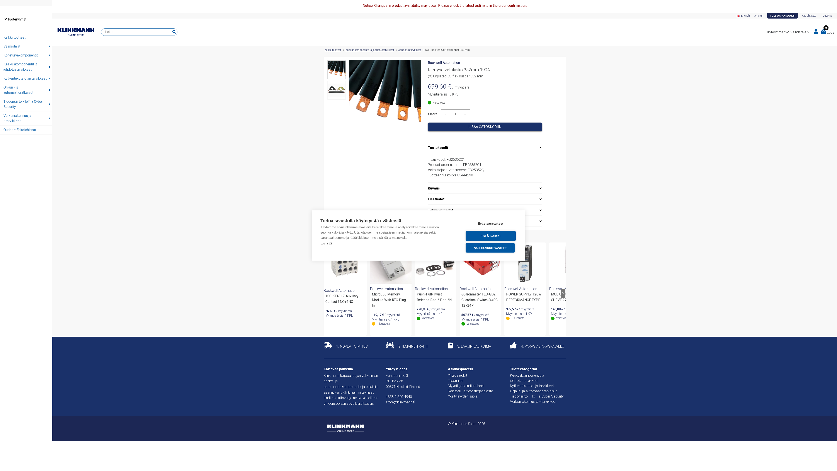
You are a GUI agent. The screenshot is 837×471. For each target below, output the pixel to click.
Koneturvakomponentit (20, 55)
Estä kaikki (490, 236)
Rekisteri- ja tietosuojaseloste (470, 391)
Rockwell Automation (444, 63)
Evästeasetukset (490, 223)
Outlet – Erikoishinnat (19, 130)
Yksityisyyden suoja (463, 396)
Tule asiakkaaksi (782, 15)
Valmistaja (798, 32)
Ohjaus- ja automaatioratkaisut (18, 90)
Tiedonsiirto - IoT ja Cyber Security (23, 104)
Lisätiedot (436, 199)
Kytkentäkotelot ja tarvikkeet (25, 78)
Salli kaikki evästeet (490, 247)
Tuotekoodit (438, 148)
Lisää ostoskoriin (484, 127)
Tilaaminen (456, 381)
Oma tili (758, 15)
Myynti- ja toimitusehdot (466, 386)
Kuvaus (434, 188)
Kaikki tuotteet (14, 37)
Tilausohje (826, 15)
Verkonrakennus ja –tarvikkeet (17, 118)
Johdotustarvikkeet (409, 49)
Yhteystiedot (457, 375)
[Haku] (174, 32)
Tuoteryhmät (16, 19)
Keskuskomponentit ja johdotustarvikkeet (20, 67)
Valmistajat (11, 46)
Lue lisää (326, 243)
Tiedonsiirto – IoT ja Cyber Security (537, 396)
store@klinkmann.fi (400, 402)
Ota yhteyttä (809, 15)
